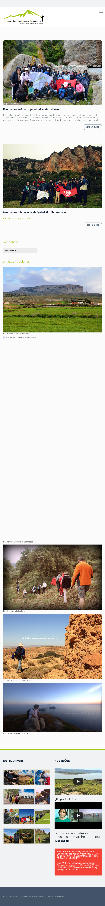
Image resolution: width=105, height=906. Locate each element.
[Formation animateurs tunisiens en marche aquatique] (78, 815)
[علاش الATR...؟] (78, 781)
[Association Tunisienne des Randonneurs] (23, 17)
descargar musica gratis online (16, 218)
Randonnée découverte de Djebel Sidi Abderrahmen (35, 212)
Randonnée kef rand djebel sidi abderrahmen (31, 109)
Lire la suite (93, 127)
